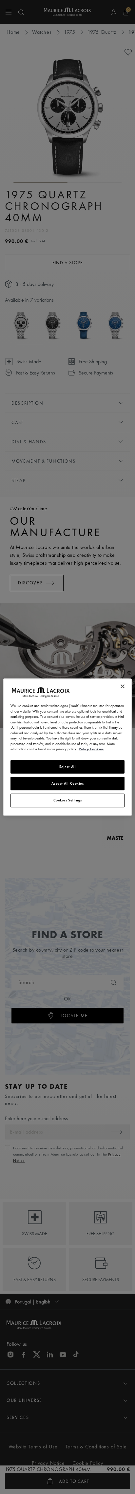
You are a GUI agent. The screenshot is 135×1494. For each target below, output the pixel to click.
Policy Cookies (91, 749)
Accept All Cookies (67, 783)
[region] (67, 747)
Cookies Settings (67, 800)
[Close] (122, 686)
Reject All (67, 766)
